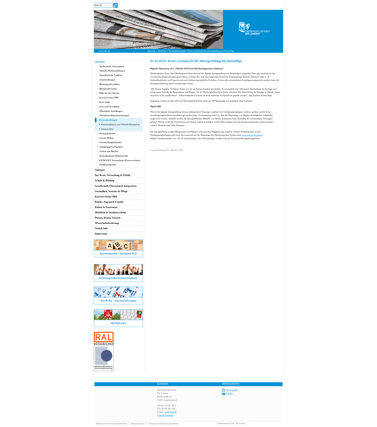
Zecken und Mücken (108, 151)
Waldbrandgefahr (107, 164)
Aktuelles (162, 51)
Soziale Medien (106, 138)
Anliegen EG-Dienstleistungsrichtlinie (163, 424)
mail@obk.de (171, 412)
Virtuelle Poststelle (165, 415)
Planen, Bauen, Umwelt (107, 217)
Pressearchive (107, 129)
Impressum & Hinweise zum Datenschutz (111, 424)
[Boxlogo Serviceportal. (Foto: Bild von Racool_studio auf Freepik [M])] (118, 256)
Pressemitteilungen (177, 51)
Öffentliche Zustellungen (111, 111)
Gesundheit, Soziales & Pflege (111, 191)
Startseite (151, 51)
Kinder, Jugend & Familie (109, 201)
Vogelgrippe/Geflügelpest (111, 147)
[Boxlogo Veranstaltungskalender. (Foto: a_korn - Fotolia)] (118, 303)
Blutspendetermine (108, 89)
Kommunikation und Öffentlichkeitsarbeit (120, 124)
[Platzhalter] (118, 263)
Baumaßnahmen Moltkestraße (113, 156)
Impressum (101, 233)
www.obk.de (104, 51)
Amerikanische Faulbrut (110, 75)
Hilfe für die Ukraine (109, 93)
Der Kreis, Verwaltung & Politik (112, 175)
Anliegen (100, 169)
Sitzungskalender (107, 133)
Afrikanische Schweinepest (111, 66)
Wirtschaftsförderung (107, 223)
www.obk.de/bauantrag (252, 135)
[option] (188, 29)
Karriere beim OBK (108, 97)
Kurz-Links (104, 102)
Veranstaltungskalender (110, 142)
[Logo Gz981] (103, 370)
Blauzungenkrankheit (109, 84)
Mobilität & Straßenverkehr (110, 212)
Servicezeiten (232, 390)
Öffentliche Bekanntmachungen (114, 115)
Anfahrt (229, 393)
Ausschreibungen (107, 79)
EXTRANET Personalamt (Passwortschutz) (119, 160)
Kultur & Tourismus (106, 207)
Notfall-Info (101, 228)
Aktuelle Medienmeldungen (112, 70)
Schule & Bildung (104, 180)
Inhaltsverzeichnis (138, 424)
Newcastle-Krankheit (109, 106)
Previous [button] (91, 29)
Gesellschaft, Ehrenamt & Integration (115, 185)
